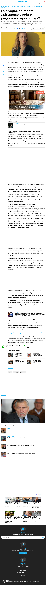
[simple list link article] (23, 411)
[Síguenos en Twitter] (17, 572)
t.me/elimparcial (23, 564)
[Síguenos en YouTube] (23, 572)
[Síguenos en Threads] (29, 572)
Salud (3, 7)
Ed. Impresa (34, 3)
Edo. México (11, 3)
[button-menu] (1, 1)
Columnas (29, 3)
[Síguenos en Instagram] (20, 572)
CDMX (7, 3)
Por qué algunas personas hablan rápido (37, 361)
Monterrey (23, 3)
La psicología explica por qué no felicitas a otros (19, 361)
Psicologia (16, 372)
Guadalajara (17, 3)
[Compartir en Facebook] (17, 28)
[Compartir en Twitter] (19, 28)
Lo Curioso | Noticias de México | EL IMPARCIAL (26, 6)
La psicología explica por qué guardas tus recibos (37, 354)
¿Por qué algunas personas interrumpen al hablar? (19, 355)
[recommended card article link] (10, 125)
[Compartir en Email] (24, 28)
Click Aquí (23, 553)
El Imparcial (5, 6)
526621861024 (23, 549)
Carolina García (5, 27)
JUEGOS (3, 3)
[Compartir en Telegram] (22, 28)
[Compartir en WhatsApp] (14, 28)
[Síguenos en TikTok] (26, 572)
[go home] (23, 580)
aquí (28, 347)
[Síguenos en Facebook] (14, 572)
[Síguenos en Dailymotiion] (31, 572)
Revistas (39, 3)
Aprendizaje (22, 372)
